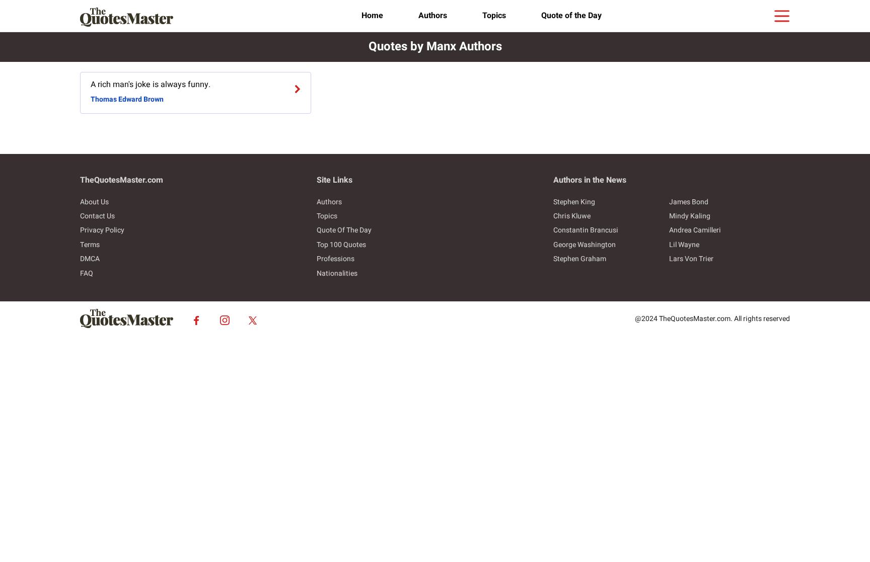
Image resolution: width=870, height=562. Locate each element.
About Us (94, 202)
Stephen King (574, 202)
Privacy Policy (102, 230)
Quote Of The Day (344, 230)
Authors (432, 16)
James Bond (688, 202)
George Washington (584, 244)
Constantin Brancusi (585, 230)
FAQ (86, 273)
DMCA (90, 259)
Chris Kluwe (572, 216)
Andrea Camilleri (695, 230)
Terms (90, 244)
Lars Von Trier (691, 259)
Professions (335, 259)
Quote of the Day (571, 16)
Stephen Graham (579, 259)
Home (372, 16)
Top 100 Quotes (341, 244)
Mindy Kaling (689, 216)
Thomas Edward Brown (127, 99)
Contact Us (97, 216)
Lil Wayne (684, 244)
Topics (494, 16)
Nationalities (337, 273)
